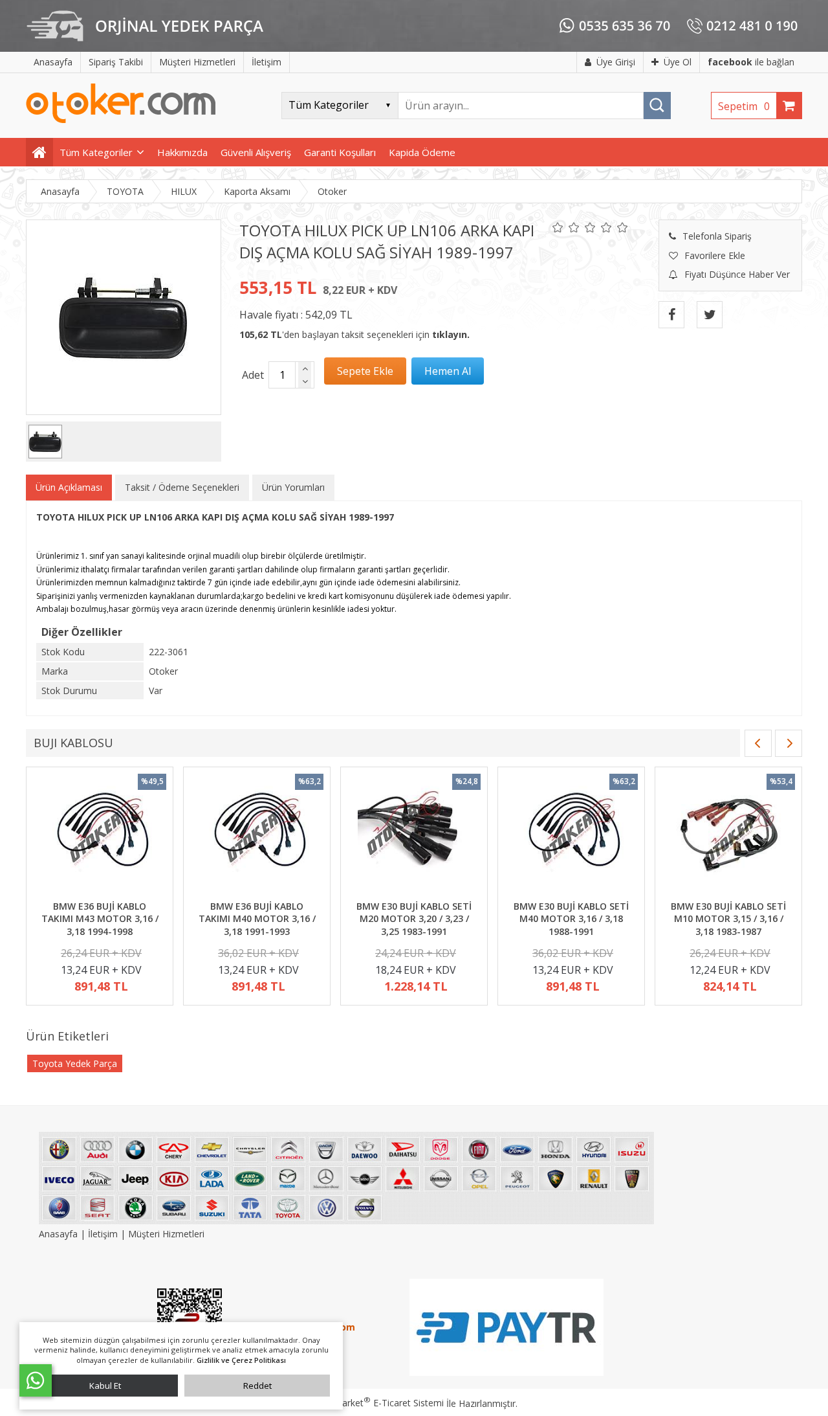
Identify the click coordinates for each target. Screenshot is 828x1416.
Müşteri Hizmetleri (166, 1234)
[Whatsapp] (35, 1380)
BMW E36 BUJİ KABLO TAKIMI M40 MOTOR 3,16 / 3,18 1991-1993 (257, 919)
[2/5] (566, 227)
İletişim (102, 1234)
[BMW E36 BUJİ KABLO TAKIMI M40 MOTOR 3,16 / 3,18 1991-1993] (256, 835)
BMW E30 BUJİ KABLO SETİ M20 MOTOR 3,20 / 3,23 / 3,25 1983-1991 (414, 919)
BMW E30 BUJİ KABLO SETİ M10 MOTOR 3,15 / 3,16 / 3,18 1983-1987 (728, 919)
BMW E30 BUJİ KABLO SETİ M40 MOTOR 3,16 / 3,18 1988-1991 (571, 919)
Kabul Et (105, 1385)
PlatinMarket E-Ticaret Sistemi (377, 1403)
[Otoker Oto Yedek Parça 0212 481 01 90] (121, 120)
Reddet (257, 1385)
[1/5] (558, 227)
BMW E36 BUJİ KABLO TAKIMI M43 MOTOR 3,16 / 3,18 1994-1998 (99, 919)
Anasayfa (59, 1234)
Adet (253, 375)
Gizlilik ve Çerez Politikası (241, 1360)
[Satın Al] (447, 371)
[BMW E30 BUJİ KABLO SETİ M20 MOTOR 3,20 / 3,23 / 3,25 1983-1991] (414, 835)
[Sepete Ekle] (365, 371)
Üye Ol (678, 62)
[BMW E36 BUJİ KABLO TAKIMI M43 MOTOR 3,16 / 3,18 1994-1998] (99, 835)
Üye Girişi (615, 62)
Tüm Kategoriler (96, 152)
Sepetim (744, 106)
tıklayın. (451, 334)
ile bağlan (751, 62)
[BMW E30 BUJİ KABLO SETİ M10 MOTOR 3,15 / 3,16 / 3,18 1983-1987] (728, 835)
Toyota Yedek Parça (74, 1063)
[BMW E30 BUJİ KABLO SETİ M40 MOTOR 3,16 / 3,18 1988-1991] (571, 835)
